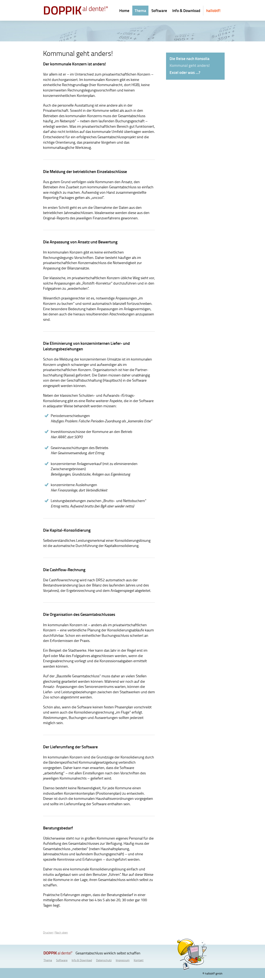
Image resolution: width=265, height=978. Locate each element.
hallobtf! (213, 10)
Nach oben (61, 932)
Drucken (48, 932)
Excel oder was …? (185, 72)
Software (159, 10)
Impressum (123, 960)
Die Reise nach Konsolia (190, 58)
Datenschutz (104, 960)
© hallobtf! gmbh (212, 973)
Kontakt (138, 960)
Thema (140, 10)
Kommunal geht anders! (190, 65)
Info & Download (186, 10)
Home (124, 10)
